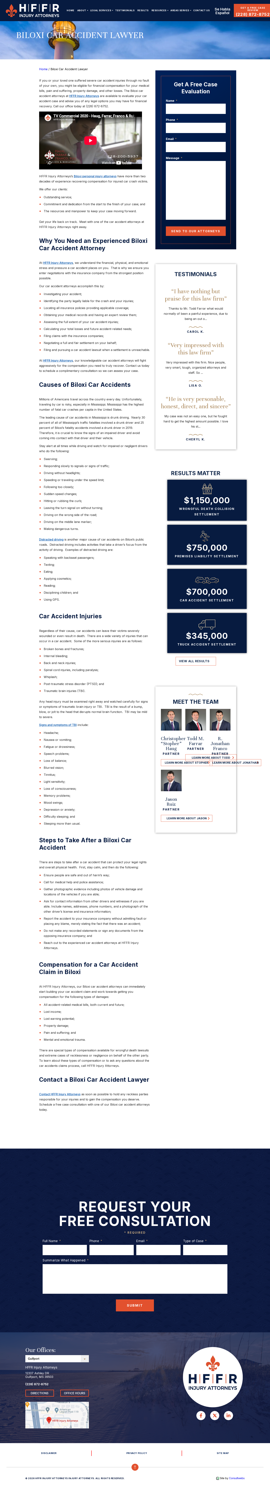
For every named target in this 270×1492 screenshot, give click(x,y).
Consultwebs (237, 1478)
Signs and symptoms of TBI (58, 725)
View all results (194, 661)
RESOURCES (159, 10)
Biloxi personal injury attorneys (95, 176)
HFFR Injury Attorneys (84, 96)
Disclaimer (49, 1453)
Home (70, 10)
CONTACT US (201, 10)
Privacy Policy (136, 1453)
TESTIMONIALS (124, 10)
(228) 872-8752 (253, 14)
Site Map (223, 1453)
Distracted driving (51, 539)
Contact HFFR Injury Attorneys (59, 1094)
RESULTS (142, 10)
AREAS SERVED (179, 10)
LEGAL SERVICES (100, 10)
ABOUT (81, 10)
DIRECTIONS (39, 1393)
